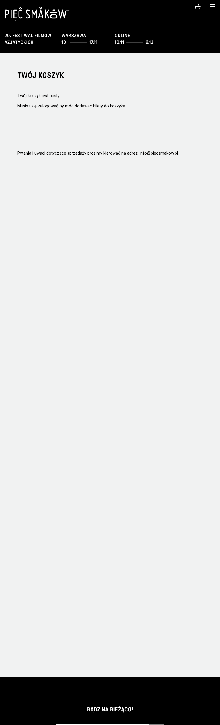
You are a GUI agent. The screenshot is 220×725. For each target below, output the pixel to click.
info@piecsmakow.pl (159, 153)
